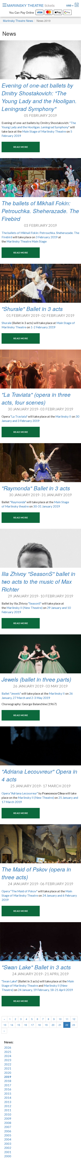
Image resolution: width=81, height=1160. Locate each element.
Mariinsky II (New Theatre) (24, 607)
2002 (7, 1147)
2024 (7, 1056)
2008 (7, 1123)
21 (60, 1024)
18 (39, 1024)
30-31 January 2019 (46, 506)
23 (73, 1024)
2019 (7, 1077)
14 (11, 1024)
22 (67, 1024)
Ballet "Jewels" (11, 693)
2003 (7, 1143)
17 (32, 1024)
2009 (7, 1118)
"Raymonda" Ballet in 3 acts (36, 488)
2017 (7, 1085)
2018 (7, 1081)
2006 (7, 1131)
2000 (7, 1156)
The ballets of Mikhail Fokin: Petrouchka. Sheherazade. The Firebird (40, 210)
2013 (7, 1102)
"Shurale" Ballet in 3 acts (32, 309)
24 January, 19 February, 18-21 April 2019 (45, 990)
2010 (7, 1114)
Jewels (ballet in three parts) (36, 679)
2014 (7, 1097)
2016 (7, 1089)
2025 (7, 1052)
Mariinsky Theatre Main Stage (26, 241)
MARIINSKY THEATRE (31, 5)
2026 (7, 1047)
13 (5, 1024)
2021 (7, 1068)
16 (25, 1024)
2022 (7, 1064)
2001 (7, 1152)
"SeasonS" (34, 603)
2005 (7, 1135)
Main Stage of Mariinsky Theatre (44, 131)
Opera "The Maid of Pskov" (19, 891)
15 (18, 1024)
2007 (7, 1127)
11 (67, 1019)
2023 (7, 1060)
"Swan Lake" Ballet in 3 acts (36, 967)
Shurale (6, 323)
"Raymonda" (18, 502)
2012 (7, 1106)
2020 (7, 1072)
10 (60, 1019)
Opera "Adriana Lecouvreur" (20, 793)
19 (46, 1024)
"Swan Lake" (10, 981)
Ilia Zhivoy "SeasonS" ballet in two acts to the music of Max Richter (38, 581)
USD (69, 5)
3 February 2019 (47, 237)
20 (53, 1024)
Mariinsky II (63, 416)
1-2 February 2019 (43, 327)
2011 (7, 1110)
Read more (20, 146)
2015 (7, 1093)
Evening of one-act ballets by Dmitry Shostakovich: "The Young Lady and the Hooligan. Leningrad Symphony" (39, 96)
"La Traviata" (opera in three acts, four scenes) (36, 398)
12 (74, 1019)
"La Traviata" (18, 416)
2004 (7, 1139)
